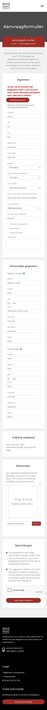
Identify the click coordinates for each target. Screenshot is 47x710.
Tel (8, 299)
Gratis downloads (24, 702)
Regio (9, 163)
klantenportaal (18, 100)
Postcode (11, 153)
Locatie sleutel (13, 204)
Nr (8, 123)
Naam (9, 279)
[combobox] (9, 303)
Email (9, 289)
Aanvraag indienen (23, 600)
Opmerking (11, 237)
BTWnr (10, 337)
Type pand (11, 184)
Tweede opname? (16, 233)
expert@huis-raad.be (15, 651)
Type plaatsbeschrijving (16, 173)
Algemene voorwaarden (14, 672)
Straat (9, 113)
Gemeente (11, 143)
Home (13, 44)
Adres (9, 307)
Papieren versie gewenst (18, 224)
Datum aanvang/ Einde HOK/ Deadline (21, 194)
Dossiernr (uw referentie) (17, 214)
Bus (8, 133)
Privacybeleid (9, 676)
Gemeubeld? (14, 228)
